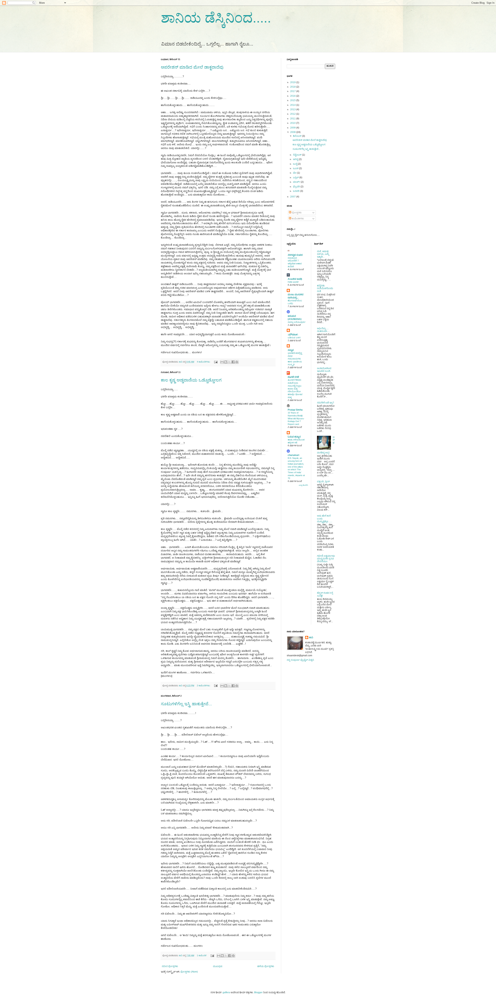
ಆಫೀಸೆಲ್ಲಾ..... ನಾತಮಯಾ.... (323, 329)
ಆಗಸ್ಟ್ (296, 159)
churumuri (293, 455)
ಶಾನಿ (311, 637)
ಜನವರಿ (296, 191)
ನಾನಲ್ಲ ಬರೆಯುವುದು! (296, 322)
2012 (293, 114)
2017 (293, 91)
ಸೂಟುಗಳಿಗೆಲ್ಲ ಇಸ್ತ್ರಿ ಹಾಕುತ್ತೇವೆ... (186, 703)
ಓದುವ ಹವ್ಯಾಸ (294, 436)
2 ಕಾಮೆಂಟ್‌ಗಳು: (204, 685)
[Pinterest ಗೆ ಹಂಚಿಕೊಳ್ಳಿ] (237, 362)
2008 (293, 132)
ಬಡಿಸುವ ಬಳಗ (294, 337)
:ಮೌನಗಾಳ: (293, 334)
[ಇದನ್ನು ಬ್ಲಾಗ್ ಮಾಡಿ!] (226, 362)
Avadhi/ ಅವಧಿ (295, 279)
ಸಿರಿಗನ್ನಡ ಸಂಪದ (295, 255)
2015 (293, 100)
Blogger (258, 992)
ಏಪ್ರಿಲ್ (296, 177)
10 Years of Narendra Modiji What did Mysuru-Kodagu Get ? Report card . (296, 418)
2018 (293, 86)
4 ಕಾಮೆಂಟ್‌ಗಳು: (204, 362)
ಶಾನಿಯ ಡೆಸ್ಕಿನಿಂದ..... (216, 17)
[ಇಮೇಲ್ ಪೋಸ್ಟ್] (215, 362)
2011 (293, 118)
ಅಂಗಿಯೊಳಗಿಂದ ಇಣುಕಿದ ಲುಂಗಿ (324, 369)
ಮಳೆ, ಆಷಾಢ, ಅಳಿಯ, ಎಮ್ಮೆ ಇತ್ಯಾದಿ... (323, 254)
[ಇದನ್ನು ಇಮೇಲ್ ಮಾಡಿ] (222, 362)
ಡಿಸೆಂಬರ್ (297, 136)
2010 (293, 123)
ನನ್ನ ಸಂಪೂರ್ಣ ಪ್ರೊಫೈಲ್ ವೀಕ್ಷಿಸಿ (300, 660)
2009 (293, 127)
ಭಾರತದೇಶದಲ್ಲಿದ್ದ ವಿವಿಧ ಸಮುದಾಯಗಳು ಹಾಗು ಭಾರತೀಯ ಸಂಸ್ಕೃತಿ (295, 359)
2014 (293, 105)
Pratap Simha (295, 409)
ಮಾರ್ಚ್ (297, 182)
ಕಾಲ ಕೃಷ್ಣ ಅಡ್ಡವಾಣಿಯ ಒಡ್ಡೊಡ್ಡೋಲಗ (191, 380)
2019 (293, 82)
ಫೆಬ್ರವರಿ (297, 186)
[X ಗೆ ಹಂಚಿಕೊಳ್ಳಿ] (229, 362)
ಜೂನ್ (296, 168)
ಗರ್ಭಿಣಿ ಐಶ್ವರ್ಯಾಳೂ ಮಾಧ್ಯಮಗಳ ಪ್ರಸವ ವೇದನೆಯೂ (326, 559)
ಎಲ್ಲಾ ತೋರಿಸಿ (303, 485)
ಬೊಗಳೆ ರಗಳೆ (293, 377)
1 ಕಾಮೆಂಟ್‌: (202, 955)
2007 (293, 196)
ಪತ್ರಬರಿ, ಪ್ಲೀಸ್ (323, 481)
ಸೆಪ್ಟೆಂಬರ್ (297, 154)
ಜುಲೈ (295, 164)
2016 (293, 96)
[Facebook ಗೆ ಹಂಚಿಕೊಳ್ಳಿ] (233, 362)
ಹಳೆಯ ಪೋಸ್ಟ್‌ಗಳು (265, 966)
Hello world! (293, 282)
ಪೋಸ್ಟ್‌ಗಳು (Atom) (189, 971)
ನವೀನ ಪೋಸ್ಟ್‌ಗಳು (170, 966)
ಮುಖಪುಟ (217, 966)
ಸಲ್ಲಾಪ (291, 350)
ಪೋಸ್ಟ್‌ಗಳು (296, 212)
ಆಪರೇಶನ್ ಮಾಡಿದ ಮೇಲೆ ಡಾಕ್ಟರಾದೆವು (192, 67)
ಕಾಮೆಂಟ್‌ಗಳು (297, 218)
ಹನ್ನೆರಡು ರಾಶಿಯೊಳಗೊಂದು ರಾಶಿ (325, 288)
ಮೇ (295, 172)
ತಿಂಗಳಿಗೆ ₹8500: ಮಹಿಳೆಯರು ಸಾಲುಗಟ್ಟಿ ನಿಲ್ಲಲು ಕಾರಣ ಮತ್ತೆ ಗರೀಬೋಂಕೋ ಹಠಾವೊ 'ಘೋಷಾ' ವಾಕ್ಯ (295, 388)
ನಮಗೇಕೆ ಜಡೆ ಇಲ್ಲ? (325, 402)
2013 (293, 109)
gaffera (226, 992)
